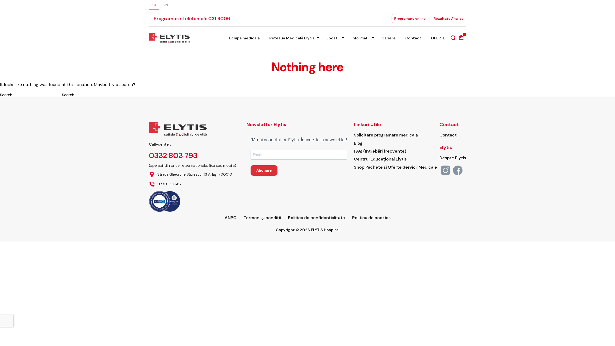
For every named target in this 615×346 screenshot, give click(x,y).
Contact (413, 38)
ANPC (230, 218)
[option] (165, 5)
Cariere (388, 38)
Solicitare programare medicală (386, 135)
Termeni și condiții (262, 218)
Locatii (332, 38)
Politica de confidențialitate (316, 218)
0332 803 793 (173, 155)
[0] (461, 39)
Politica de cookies (371, 218)
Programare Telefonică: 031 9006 (192, 18)
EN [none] (165, 4)
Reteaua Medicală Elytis (291, 38)
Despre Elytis (452, 158)
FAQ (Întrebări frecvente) (380, 151)
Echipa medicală (244, 38)
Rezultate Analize (449, 18)
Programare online (410, 18)
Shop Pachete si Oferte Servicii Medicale (395, 167)
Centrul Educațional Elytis (380, 159)
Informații (360, 38)
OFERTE (438, 38)
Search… (7, 94)
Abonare (264, 170)
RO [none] (153, 4)
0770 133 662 (169, 184)
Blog (358, 143)
